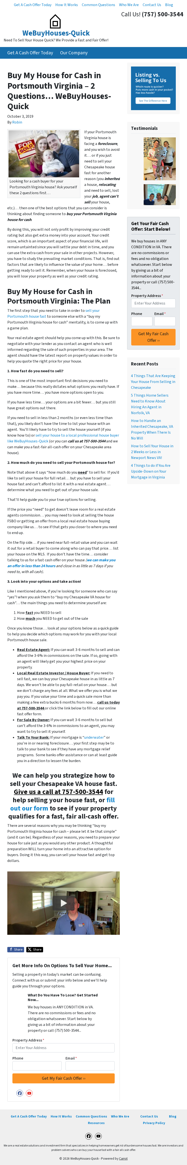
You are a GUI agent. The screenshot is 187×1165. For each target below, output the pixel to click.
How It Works (66, 5)
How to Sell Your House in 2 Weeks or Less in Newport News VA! (152, 451)
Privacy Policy (154, 1123)
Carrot (123, 1158)
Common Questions (98, 5)
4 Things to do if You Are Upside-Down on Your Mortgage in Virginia (150, 471)
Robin (17, 122)
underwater (94, 737)
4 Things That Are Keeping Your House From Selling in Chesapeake (153, 381)
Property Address (28, 1040)
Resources (96, 1123)
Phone (17, 1058)
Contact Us (152, 5)
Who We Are (129, 5)
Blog (169, 5)
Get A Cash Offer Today (32, 5)
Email (71, 1058)
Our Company (74, 52)
